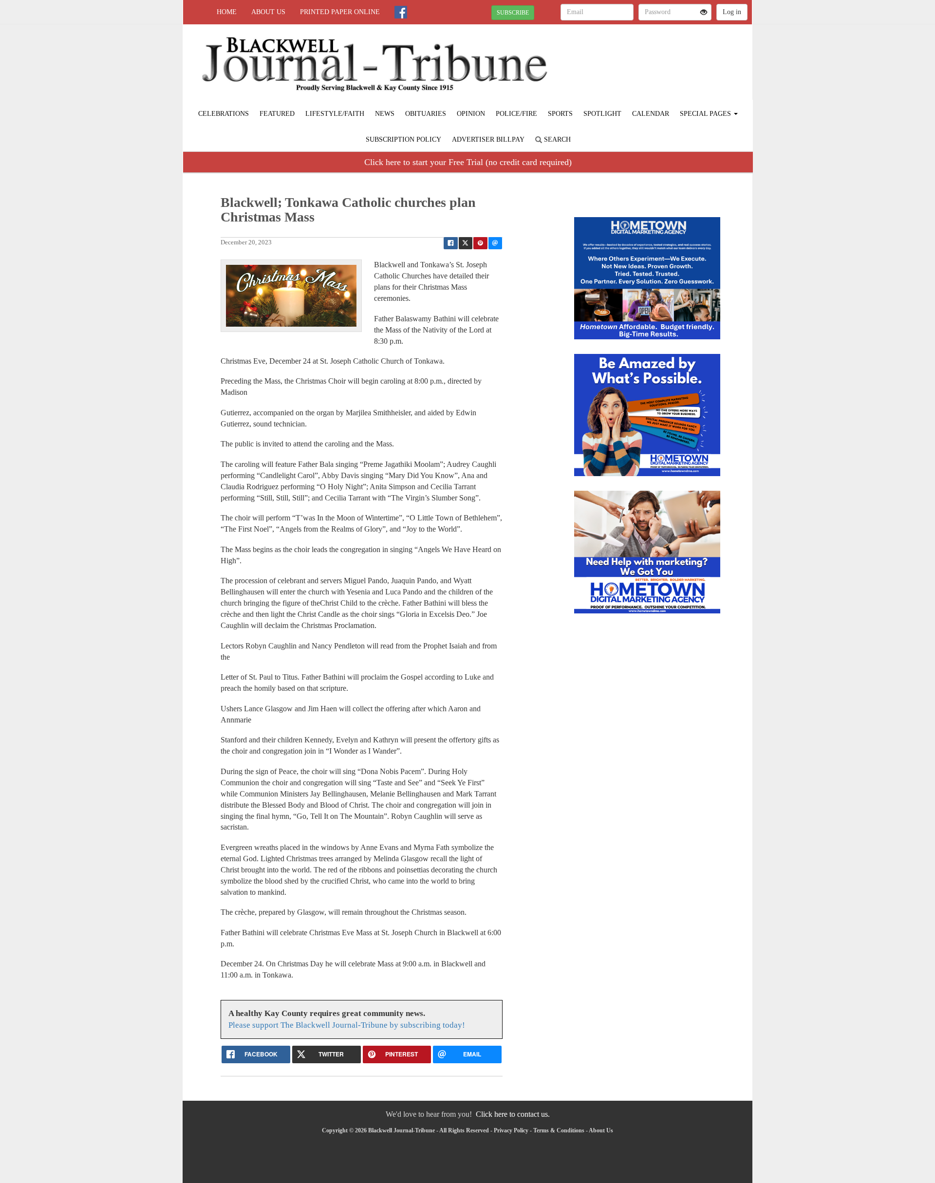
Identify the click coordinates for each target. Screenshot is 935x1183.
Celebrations (223, 113)
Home (227, 12)
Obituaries (425, 113)
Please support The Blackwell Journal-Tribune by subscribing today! (346, 1025)
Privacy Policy (511, 1130)
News (384, 113)
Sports (560, 113)
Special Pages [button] (706, 113)
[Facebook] (400, 12)
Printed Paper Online (340, 12)
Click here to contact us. (513, 1114)
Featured (277, 113)
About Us (268, 12)
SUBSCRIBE (513, 12)
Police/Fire (516, 113)
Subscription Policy (403, 139)
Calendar (650, 113)
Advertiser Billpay (488, 139)
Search (556, 139)
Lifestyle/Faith (334, 113)
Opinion (471, 113)
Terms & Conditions (558, 1130)
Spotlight (602, 113)
